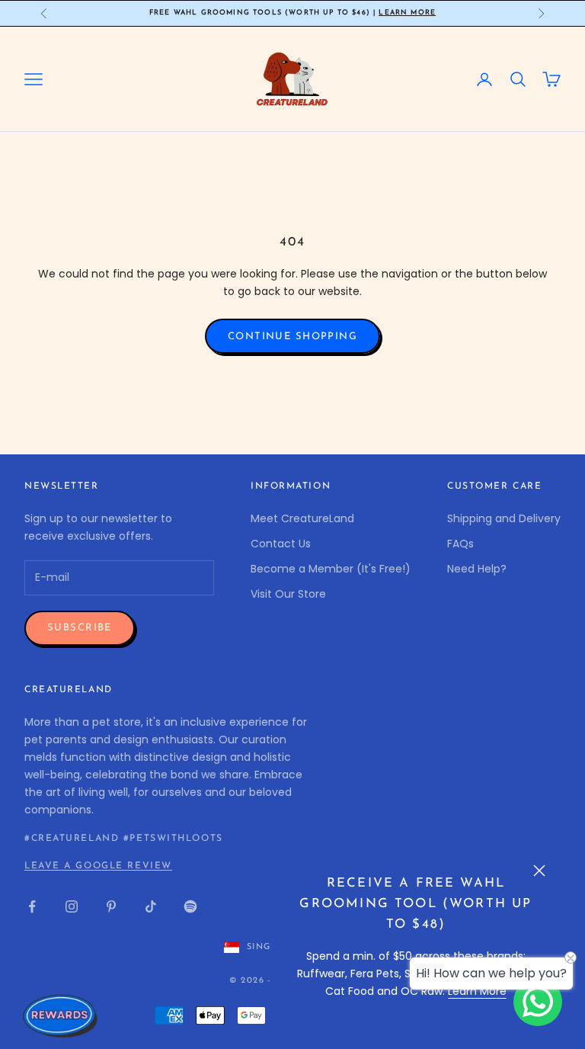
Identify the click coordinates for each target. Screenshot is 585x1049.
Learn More (407, 12)
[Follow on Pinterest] (111, 906)
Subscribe (79, 628)
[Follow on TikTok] (150, 906)
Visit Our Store (288, 593)
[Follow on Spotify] (190, 906)
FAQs (460, 543)
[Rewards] (61, 1015)
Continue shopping (292, 337)
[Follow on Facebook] (32, 906)
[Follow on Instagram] (71, 906)
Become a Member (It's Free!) (331, 568)
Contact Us (281, 543)
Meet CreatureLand (302, 518)
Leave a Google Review (98, 866)
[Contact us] (537, 1001)
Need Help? (477, 568)
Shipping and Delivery (504, 518)
